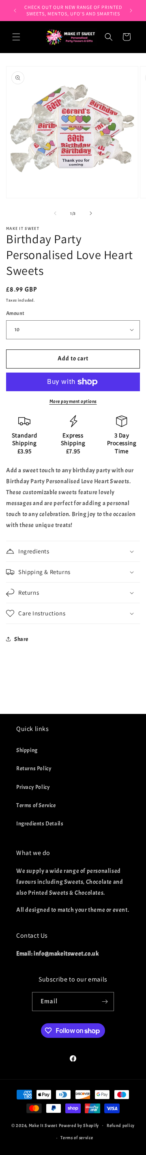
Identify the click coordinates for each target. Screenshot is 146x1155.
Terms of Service (36, 805)
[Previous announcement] (15, 10)
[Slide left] (55, 213)
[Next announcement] (131, 10)
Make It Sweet (43, 1125)
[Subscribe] (105, 1001)
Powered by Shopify (79, 1125)
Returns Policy (34, 768)
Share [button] (21, 639)
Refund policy (121, 1125)
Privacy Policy (33, 787)
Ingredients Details (39, 823)
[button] (16, 37)
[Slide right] (91, 213)
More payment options (73, 401)
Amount (15, 313)
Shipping (27, 750)
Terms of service (76, 1137)
